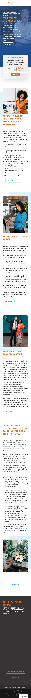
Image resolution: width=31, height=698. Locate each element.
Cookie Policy (16, 687)
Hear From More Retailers (15, 672)
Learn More (8, 44)
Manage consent (23, 696)
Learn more (8, 411)
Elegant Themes (19, 694)
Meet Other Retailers (11, 181)
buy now (15, 74)
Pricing (23, 687)
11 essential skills (8, 456)
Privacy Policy (7, 687)
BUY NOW (15, 585)
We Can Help (9, 301)
